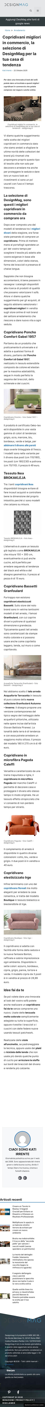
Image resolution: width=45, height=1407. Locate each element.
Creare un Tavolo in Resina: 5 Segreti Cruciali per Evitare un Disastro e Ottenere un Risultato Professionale (23, 1211)
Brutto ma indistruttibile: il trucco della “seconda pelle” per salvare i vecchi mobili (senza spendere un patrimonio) (23, 1243)
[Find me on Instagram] (20, 1178)
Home (7, 30)
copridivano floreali (15, 888)
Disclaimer (8, 1403)
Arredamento (19, 30)
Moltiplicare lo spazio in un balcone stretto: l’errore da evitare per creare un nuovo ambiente (23, 1227)
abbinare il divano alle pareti (20, 445)
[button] (30, 10)
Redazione (8, 1400)
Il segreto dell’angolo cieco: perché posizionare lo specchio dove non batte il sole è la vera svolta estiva (23, 1278)
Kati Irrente (7, 70)
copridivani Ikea (24, 484)
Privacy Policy (24, 1400)
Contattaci (9, 1364)
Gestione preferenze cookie (34, 1405)
